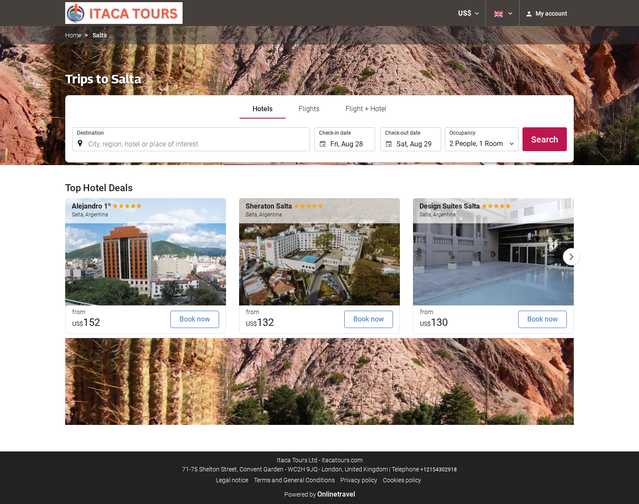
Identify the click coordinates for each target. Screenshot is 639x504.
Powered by (319, 494)
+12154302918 (438, 470)
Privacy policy (358, 480)
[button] (469, 13)
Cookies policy (402, 480)
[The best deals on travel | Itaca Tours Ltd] (124, 13)
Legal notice (232, 480)
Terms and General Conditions (294, 480)
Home (73, 35)
